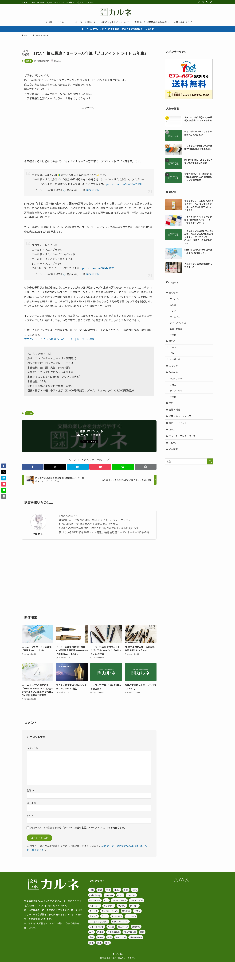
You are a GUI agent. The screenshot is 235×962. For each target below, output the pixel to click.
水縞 (91, 937)
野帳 (91, 942)
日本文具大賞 (130, 932)
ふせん (173, 384)
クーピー (134, 905)
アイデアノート (119, 900)
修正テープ (123, 926)
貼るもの (173, 372)
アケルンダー (136, 900)
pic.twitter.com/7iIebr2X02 (98, 268)
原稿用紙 (136, 926)
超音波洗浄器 (136, 937)
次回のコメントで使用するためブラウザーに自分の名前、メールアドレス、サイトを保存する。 (78, 827)
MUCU (120, 895)
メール (31, 803)
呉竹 (91, 932)
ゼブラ (137, 910)
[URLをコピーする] (146, 467)
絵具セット (120, 937)
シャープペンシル (178, 322)
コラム (172, 429)
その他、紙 (175, 359)
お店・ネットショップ (180, 416)
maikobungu (95, 895)
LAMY (134, 889)
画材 (171, 402)
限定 (99, 942)
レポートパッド (96, 926)
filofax (117, 889)
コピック (93, 910)
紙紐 (109, 937)
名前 (30, 790)
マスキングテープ (178, 378)
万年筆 (28, 61)
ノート (173, 347)
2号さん (38, 534)
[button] (32, 467)
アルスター (94, 905)
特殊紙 (100, 937)
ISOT (126, 889)
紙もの (172, 341)
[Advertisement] (89, 131)
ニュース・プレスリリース (182, 436)
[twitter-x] (203, 2)
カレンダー (109, 905)
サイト (30, 815)
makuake (109, 895)
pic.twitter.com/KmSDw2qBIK (124, 184)
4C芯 (91, 889)
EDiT (108, 889)
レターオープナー (120, 921)
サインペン (175, 298)
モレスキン (117, 916)
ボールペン (175, 316)
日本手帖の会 (113, 932)
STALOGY (131, 895)
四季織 (100, 932)
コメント (32, 748)
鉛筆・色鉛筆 (176, 328)
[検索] (211, 2)
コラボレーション (110, 910)
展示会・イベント (178, 422)
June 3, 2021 (93, 190)
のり (106, 900)
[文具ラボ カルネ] (117, 12)
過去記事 (173, 449)
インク (173, 310)
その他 (173, 334)
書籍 (142, 932)
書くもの (173, 292)
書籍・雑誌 (174, 409)
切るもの (173, 365)
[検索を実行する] (210, 461)
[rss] (207, 2)
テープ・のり (176, 390)
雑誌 (107, 942)
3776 (100, 889)
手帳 (172, 353)
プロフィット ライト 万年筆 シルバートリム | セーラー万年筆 (59, 339)
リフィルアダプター (98, 921)
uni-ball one (94, 900)
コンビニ (126, 910)
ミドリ (105, 916)
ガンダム (122, 905)
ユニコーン (131, 916)
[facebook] (199, 2)
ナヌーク (93, 916)
